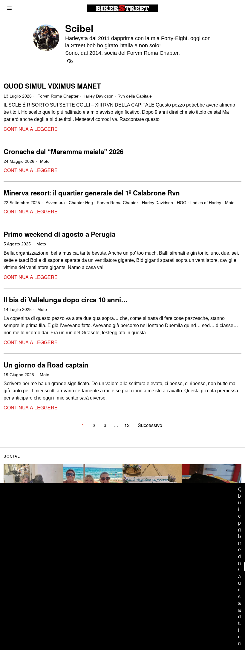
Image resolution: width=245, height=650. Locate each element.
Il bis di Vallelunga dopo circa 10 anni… (66, 299)
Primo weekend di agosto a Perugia (59, 234)
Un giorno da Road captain (46, 365)
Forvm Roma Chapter (58, 96)
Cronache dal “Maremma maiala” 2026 (63, 151)
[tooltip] (70, 61)
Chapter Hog (81, 202)
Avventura (55, 202)
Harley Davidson (98, 96)
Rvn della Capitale (134, 96)
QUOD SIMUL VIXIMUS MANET (52, 86)
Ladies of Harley (205, 202)
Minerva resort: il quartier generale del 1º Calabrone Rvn (92, 193)
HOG (181, 202)
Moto (45, 161)
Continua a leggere (31, 128)
